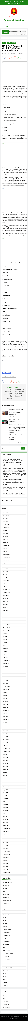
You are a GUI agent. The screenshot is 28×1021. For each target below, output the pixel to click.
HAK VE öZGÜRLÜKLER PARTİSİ (14, 17)
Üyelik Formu (13, 3)
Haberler (22, 1)
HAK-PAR (15, 1)
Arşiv (19, 3)
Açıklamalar (8, 1)
